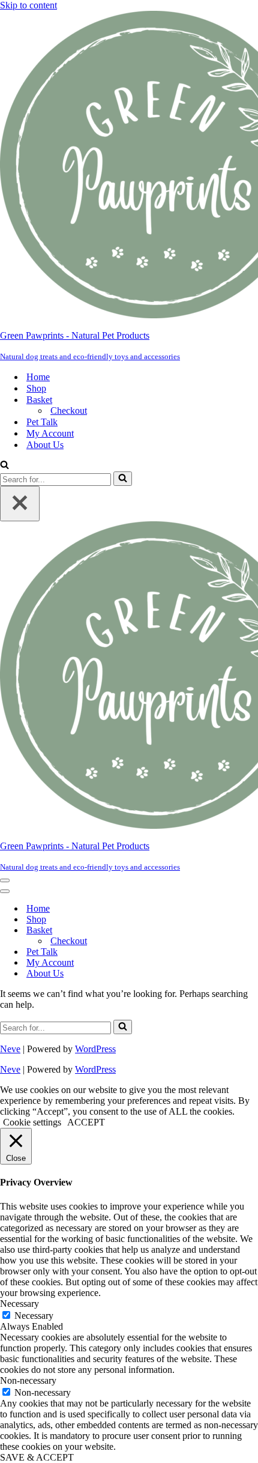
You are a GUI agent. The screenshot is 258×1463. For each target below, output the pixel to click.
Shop (36, 388)
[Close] (20, 503)
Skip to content (28, 5)
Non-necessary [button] (28, 1380)
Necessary (33, 1315)
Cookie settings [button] (32, 1122)
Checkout (68, 410)
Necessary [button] (19, 1303)
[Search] (4, 466)
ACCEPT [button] (86, 1122)
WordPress (95, 1049)
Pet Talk (42, 422)
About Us (45, 445)
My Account (50, 433)
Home (38, 377)
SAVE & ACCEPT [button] (37, 1457)
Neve (10, 1049)
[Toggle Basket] (210, 930)
